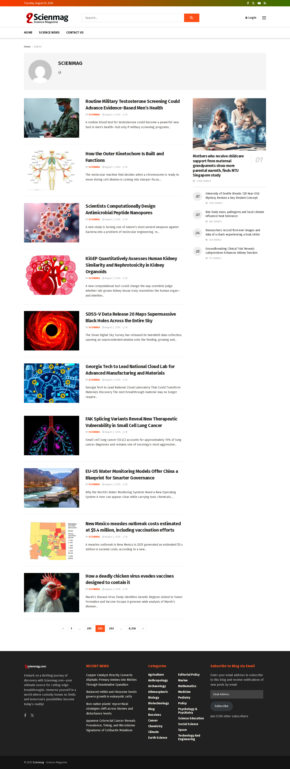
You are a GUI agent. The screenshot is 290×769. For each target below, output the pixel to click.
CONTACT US (75, 32)
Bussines (154, 715)
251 (89, 628)
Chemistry (155, 726)
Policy (182, 703)
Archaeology (157, 686)
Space (182, 730)
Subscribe (221, 706)
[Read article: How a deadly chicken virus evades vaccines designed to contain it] (51, 592)
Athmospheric (158, 692)
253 (111, 628)
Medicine (184, 692)
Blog (151, 709)
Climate (153, 732)
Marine (183, 680)
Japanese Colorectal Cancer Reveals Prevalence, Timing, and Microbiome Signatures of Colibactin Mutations (110, 725)
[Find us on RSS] (265, 3)
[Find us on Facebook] (248, 3)
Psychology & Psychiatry (187, 710)
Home (27, 46)
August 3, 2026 (112, 114)
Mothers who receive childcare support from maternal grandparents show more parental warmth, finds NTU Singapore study (218, 166)
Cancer (153, 720)
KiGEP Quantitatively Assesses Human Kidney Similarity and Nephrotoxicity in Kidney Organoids (131, 265)
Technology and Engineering (189, 737)
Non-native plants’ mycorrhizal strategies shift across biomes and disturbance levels (109, 708)
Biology (153, 697)
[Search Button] (191, 18)
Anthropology (158, 680)
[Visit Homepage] (47, 17)
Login (252, 18)
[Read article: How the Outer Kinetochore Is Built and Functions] (51, 170)
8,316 (132, 628)
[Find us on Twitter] (253, 3)
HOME (28, 32)
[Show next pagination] (143, 628)
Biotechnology (158, 703)
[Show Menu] (264, 17)
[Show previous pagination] (63, 628)
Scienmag (38, 762)
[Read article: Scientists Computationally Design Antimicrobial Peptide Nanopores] (51, 222)
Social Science (188, 724)
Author (38, 46)
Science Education (191, 718)
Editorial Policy (189, 675)
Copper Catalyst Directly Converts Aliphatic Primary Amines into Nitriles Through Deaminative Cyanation (111, 679)
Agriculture (156, 675)
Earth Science (157, 738)
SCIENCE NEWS (49, 32)
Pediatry (184, 697)
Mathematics (187, 686)
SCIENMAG (94, 114)
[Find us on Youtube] (259, 3)
